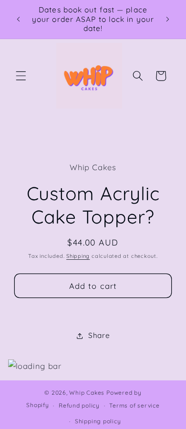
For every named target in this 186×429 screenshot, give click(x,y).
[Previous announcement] (18, 19)
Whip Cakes (86, 392)
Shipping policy (98, 421)
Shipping (78, 256)
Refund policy (79, 405)
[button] (21, 75)
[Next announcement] (167, 19)
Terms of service (134, 405)
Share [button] (99, 335)
